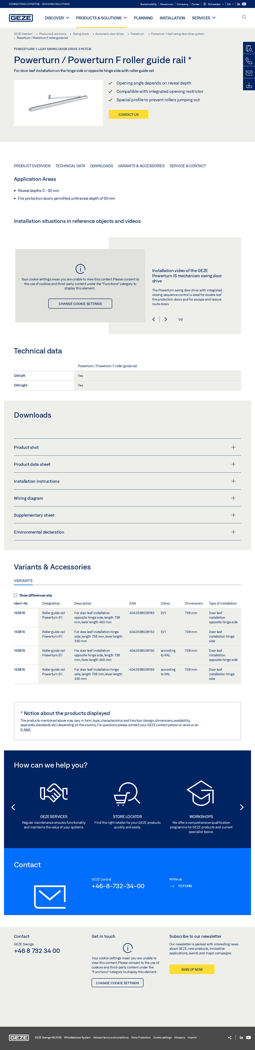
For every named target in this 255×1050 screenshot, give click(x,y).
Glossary (179, 1037)
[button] (213, 4)
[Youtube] (244, 4)
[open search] (244, 17)
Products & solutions (99, 18)
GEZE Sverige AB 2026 (48, 1037)
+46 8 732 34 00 (37, 950)
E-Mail (26, 729)
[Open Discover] (67, 17)
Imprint (192, 1037)
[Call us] (249, 61)
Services (201, 18)
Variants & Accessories (141, 166)
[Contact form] (249, 73)
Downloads (101, 166)
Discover (54, 18)
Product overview (32, 166)
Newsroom (166, 4)
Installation (172, 18)
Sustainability (148, 4)
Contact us (128, 114)
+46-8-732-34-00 (118, 885)
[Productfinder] (249, 49)
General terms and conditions (111, 1037)
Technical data (70, 166)
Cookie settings (162, 1037)
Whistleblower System (77, 1037)
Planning (143, 18)
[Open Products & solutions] (125, 17)
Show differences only (36, 595)
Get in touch (103, 936)
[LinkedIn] (239, 4)
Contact (21, 936)
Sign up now (192, 969)
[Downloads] (249, 85)
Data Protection (140, 1037)
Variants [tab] (23, 580)
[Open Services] (214, 17)
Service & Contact (188, 166)
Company (182, 4)
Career (196, 4)
